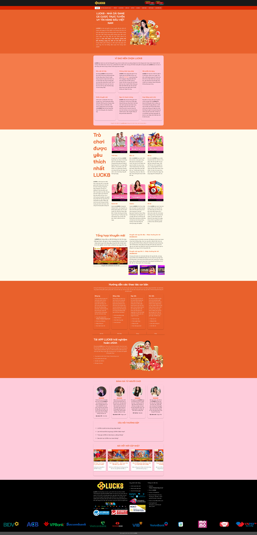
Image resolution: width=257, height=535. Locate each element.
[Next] (164, 271)
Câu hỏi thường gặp (135, 490)
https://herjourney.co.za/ (156, 487)
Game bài (144, 7)
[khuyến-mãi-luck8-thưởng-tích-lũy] (148, 270)
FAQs (155, 333)
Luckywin (121, 7)
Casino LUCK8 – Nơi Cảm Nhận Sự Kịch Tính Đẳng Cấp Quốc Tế (121, 463)
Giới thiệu (119, 333)
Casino (138, 7)
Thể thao (151, 7)
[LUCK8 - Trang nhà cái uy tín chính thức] (100, 3)
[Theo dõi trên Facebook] (107, 504)
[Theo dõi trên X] (109, 504)
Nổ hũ (132, 7)
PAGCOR (126, 77)
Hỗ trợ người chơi (106, 7)
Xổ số (115, 7)
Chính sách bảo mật (136, 486)
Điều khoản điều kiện (136, 488)
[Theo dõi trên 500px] (114, 504)
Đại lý (137, 333)
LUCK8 (97, 7)
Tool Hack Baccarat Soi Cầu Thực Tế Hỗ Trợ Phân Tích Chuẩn (98, 463)
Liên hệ (101, 333)
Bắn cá (127, 7)
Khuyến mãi (158, 7)
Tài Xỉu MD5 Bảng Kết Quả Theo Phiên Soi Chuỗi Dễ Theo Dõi (144, 463)
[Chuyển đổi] (96, 428)
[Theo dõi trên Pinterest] (112, 504)
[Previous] (129, 271)
